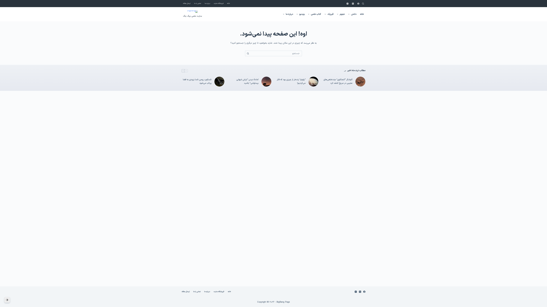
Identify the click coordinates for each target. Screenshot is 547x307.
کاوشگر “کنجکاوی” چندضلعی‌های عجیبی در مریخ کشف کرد (338, 81)
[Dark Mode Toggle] (7, 300)
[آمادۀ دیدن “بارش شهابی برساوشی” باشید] (266, 82)
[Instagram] (347, 4)
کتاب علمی (316, 14)
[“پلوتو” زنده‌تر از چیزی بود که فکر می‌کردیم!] (313, 82)
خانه (228, 3)
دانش (353, 14)
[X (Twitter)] (353, 4)
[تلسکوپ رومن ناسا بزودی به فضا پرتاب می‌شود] (219, 82)
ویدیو (302, 14)
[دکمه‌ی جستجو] (247, 53)
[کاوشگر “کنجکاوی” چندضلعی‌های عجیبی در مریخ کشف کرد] (360, 82)
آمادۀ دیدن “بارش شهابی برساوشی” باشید (247, 81)
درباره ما (207, 3)
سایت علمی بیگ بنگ (192, 16)
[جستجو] (363, 4)
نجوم (342, 14)
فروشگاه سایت (219, 3)
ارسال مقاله (187, 3)
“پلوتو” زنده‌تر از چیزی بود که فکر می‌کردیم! (291, 81)
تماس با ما (197, 3)
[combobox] (276, 53)
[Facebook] (358, 4)
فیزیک (330, 14)
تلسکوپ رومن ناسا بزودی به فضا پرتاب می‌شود (197, 81)
